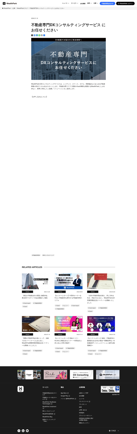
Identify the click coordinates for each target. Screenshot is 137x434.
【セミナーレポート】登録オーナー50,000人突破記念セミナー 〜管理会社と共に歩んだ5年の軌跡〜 (68, 340)
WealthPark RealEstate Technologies (49, 403)
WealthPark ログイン (125, 3)
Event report (27, 303)
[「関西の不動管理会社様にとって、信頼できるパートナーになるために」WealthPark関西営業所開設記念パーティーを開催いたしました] (36, 324)
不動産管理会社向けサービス (49, 394)
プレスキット (83, 404)
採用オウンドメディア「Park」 (49, 420)
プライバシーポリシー (85, 415)
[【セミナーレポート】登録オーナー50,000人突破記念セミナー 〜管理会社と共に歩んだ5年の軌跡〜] (68, 324)
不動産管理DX (36, 255)
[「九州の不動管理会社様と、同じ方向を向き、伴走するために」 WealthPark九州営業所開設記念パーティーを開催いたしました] (101, 281)
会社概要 (82, 3)
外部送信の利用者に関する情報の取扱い (86, 419)
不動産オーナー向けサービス (49, 398)
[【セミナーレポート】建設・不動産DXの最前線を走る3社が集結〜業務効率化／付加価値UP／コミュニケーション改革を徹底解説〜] (101, 324)
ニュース (64, 3)
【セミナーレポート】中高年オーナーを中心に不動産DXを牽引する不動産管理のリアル (68, 297)
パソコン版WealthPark (68, 398)
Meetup (60, 292)
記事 (95, 3)
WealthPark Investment (49, 407)
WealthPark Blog (47, 417)
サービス (73, 3)
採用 (88, 3)
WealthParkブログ (22, 8)
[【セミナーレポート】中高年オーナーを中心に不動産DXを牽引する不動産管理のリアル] (68, 281)
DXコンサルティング (48, 255)
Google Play (65, 396)
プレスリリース (84, 401)
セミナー (66, 305)
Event (25, 306)
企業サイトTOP (83, 393)
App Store (64, 393)
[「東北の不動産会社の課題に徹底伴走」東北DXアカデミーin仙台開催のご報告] (36, 281)
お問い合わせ (83, 410)
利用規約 (81, 413)
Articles (27, 292)
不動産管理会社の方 (107, 3)
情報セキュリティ (84, 423)
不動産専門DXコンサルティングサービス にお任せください (47, 8)
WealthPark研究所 (48, 414)
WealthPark (7, 8)
